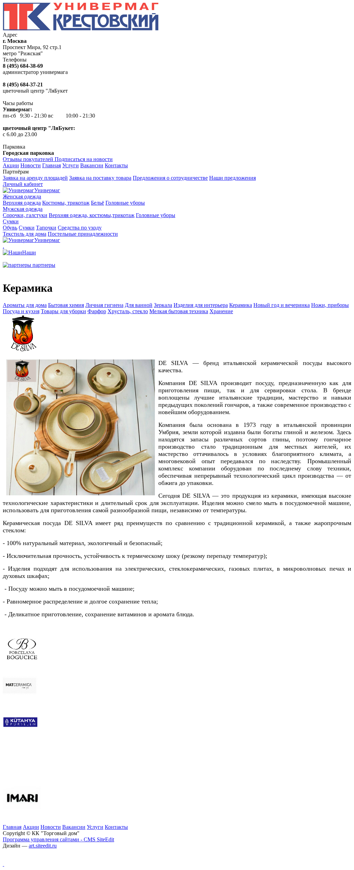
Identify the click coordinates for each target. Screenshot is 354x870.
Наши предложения (232, 178)
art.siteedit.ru (43, 846)
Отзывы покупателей (29, 159)
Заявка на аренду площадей (35, 178)
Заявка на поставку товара (100, 178)
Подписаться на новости (84, 159)
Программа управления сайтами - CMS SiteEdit (58, 839)
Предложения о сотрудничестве (170, 178)
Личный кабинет (23, 184)
